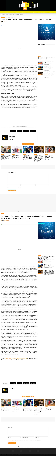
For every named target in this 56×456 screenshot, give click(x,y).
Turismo (48, 12)
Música (33, 12)
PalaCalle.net (6, 21)
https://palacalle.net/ (12, 137)
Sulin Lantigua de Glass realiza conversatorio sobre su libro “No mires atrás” (49, 157)
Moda (43, 12)
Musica (40, 74)
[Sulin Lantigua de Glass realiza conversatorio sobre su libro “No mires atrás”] (50, 149)
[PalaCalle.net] (2, 22)
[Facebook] (9, 139)
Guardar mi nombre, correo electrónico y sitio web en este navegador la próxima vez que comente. (25, 187)
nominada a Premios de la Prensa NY (22, 126)
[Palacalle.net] (28, 5)
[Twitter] (12, 139)
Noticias (16, 12)
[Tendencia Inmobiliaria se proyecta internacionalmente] (40, 63)
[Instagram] (10, 139)
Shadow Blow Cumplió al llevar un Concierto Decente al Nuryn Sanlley (46, 58)
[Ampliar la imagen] (53, 25)
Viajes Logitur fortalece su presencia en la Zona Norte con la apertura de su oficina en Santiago (6, 157)
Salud (10, 12)
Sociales (27, 12)
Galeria (21, 12)
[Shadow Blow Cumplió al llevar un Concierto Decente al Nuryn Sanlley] (46, 50)
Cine (38, 12)
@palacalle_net (34, 446)
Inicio (6, 12)
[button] (53, 12)
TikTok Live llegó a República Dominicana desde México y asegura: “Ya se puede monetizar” (49, 68)
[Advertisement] (19, 56)
